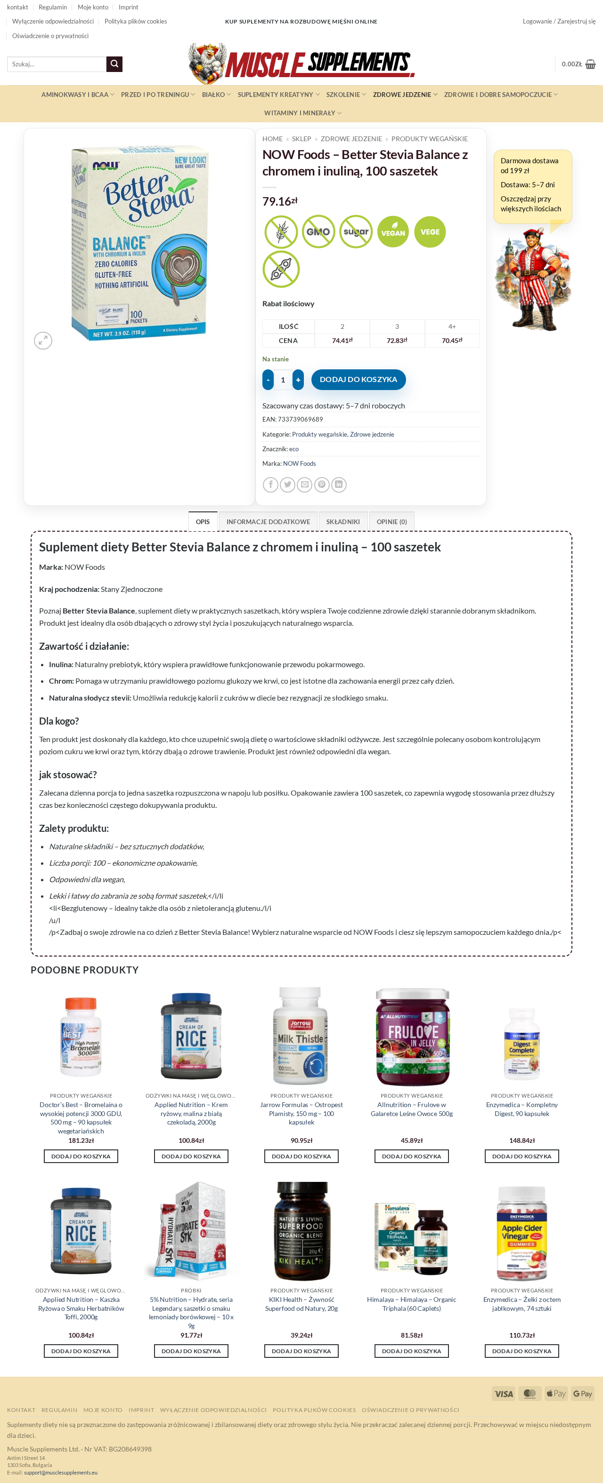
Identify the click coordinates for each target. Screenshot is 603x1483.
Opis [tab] (203, 522)
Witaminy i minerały (299, 113)
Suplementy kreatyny (276, 94)
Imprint (129, 7)
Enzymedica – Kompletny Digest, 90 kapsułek (522, 1108)
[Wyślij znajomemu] (304, 485)
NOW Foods (299, 463)
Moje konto (93, 7)
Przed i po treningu (155, 94)
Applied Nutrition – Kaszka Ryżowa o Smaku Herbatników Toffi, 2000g (81, 1308)
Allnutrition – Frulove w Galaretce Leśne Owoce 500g (412, 1108)
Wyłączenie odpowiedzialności (53, 21)
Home (272, 139)
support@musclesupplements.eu (61, 1472)
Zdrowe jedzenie (402, 94)
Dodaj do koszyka (358, 379)
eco (294, 449)
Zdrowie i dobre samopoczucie (498, 94)
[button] (559, 21)
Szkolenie (343, 94)
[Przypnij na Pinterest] (322, 485)
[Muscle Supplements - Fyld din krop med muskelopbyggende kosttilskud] (301, 64)
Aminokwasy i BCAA (74, 94)
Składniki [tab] (343, 522)
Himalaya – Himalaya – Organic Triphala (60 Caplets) (411, 1303)
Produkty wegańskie (429, 139)
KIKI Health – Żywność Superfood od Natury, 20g (301, 1303)
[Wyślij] (114, 64)
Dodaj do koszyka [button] (81, 1156)
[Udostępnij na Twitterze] (287, 485)
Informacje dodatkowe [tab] (268, 522)
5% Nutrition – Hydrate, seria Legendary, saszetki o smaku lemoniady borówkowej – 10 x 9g (191, 1312)
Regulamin (53, 7)
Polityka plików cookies (136, 21)
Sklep (301, 139)
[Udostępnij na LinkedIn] (339, 485)
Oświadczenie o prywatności (50, 36)
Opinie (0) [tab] (392, 522)
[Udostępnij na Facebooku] (270, 485)
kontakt (17, 7)
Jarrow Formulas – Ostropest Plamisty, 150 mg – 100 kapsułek (301, 1113)
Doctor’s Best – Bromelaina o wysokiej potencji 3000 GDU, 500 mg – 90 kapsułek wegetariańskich (81, 1117)
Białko (213, 94)
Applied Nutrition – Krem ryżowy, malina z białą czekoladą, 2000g (191, 1113)
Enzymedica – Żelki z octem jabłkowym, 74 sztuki (522, 1303)
